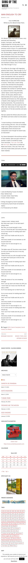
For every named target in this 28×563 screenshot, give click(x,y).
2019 (8, 518)
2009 (8, 513)
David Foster (5, 526)
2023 (3, 521)
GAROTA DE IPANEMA (8, 383)
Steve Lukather (19, 543)
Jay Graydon (16, 528)
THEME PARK (5, 398)
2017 (22, 516)
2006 (18, 511)
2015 (12, 516)
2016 (17, 516)
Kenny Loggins (6, 535)
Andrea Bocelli (10, 521)
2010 (13, 513)
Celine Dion (22, 523)
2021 (9, 327)
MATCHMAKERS (7, 391)
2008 (3, 513)
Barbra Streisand (20, 521)
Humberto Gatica (6, 528)
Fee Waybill (13, 526)
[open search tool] (23, 5)
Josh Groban (18, 533)
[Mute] (20, 165)
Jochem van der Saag (7, 533)
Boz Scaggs (14, 523)
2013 (3, 516)
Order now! (14, 441)
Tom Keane (5, 545)
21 (24, 462)
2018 (3, 518)
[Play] (3, 165)
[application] (14, 164)
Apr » (7, 471)
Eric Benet (9, 329)
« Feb (2, 471)
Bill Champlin (5, 523)
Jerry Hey (15, 530)
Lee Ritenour (15, 535)
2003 (3, 511)
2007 (22, 511)
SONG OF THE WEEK (9, 4)
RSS (4, 380)
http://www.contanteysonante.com (14, 444)
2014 (8, 516)
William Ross (13, 545)
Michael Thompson (16, 540)
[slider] (24, 164)
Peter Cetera (5, 543)
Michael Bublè (5, 540)
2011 (17, 513)
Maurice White (16, 538)
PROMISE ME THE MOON (10, 405)
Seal (12, 543)
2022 (22, 518)
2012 (22, 513)
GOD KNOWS (6, 413)
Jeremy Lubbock (6, 530)
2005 (13, 511)
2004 (8, 511)
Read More (14, 561)
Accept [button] (21, 558)
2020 (12, 518)
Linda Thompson (6, 538)
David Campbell (16, 327)
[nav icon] (26, 5)
